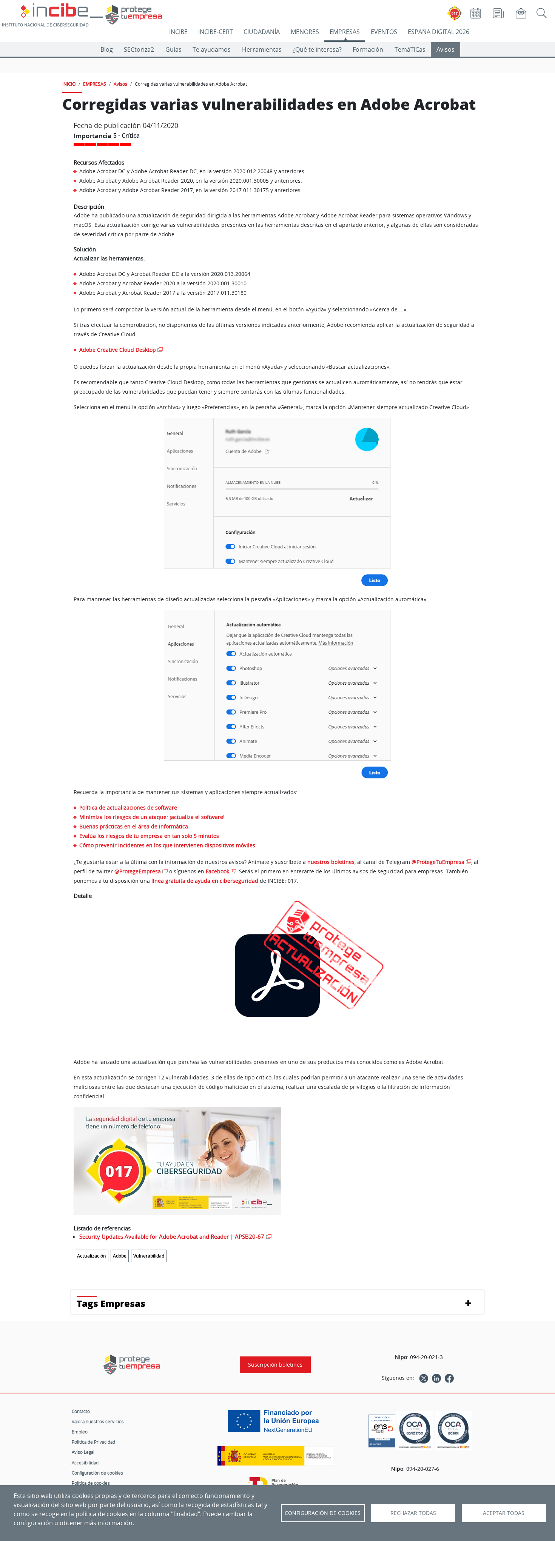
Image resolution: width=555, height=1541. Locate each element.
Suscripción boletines (275, 1364)
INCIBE (178, 32)
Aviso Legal (83, 1452)
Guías (173, 49)
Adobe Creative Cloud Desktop (117, 349)
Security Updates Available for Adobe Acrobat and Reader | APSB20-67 (171, 1236)
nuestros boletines (331, 861)
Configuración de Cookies (323, 1513)
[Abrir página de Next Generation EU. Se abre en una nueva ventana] (275, 1423)
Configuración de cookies (97, 1473)
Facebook (217, 871)
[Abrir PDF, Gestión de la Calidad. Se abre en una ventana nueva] (453, 1430)
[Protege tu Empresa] (131, 1365)
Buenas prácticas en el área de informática (133, 826)
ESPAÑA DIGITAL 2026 (438, 32)
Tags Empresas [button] (111, 1303)
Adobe (119, 1256)
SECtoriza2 (139, 49)
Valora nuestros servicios (98, 1421)
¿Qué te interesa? (317, 49)
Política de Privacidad (93, 1442)
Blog (106, 49)
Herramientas (262, 49)
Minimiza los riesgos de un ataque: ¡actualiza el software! (152, 817)
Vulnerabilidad (148, 1256)
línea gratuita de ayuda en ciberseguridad (204, 880)
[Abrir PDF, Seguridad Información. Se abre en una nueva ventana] (414, 1430)
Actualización (91, 1256)
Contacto (81, 1411)
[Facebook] (449, 1378)
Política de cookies (91, 1483)
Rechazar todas (413, 1513)
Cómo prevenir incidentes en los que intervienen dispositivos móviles (167, 845)
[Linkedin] (436, 1378)
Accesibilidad (85, 1462)
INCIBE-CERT (215, 32)
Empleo (80, 1432)
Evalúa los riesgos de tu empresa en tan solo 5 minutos (149, 835)
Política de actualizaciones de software (128, 807)
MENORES (305, 32)
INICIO (69, 84)
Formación (368, 49)
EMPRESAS (345, 32)
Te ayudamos (212, 49)
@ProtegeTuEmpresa (438, 861)
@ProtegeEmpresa (137, 871)
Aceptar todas (503, 1513)
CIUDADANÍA (262, 32)
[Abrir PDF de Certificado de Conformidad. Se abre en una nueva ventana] (381, 1429)
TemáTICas (410, 49)
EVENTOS (384, 32)
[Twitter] (423, 1378)
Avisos (445, 49)
